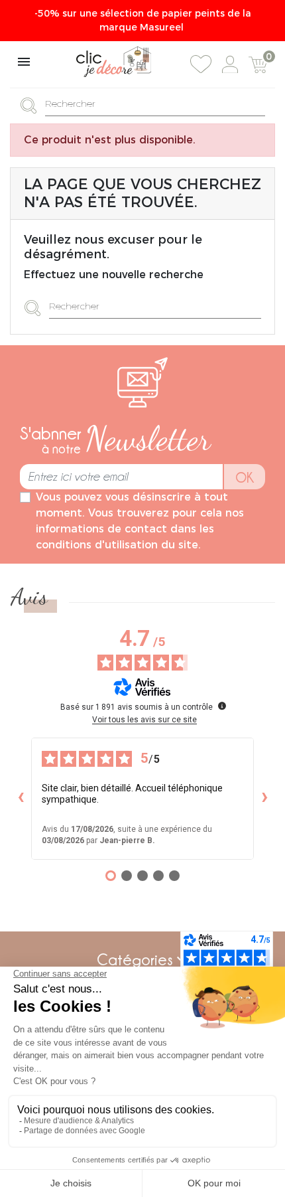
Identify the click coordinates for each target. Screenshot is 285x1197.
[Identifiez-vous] (230, 65)
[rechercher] (32, 104)
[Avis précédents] (20, 798)
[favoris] (200, 64)
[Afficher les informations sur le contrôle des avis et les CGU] (222, 705)
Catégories (135, 959)
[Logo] (113, 61)
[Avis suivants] (264, 798)
